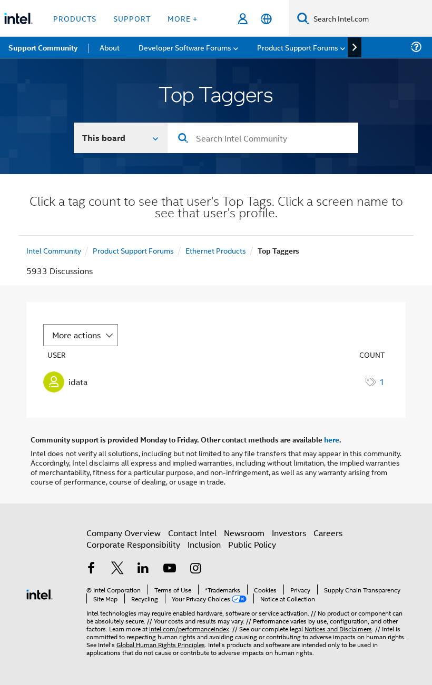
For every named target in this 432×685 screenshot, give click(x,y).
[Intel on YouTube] (170, 569)
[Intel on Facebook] (91, 569)
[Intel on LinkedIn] (143, 569)
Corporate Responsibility (133, 544)
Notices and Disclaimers (338, 628)
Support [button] (132, 18)
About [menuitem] (110, 47)
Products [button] (74, 18)
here (331, 439)
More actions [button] (76, 335)
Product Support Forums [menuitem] (297, 47)
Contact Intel (192, 533)
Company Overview (123, 533)
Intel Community (53, 250)
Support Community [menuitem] (42, 47)
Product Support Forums (133, 250)
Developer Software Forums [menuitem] (185, 47)
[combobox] (263, 138)
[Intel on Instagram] (195, 569)
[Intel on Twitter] (117, 569)
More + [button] (183, 18)
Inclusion (204, 544)
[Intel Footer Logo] (39, 593)
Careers (327, 533)
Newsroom (244, 533)
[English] (266, 19)
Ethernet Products (215, 250)
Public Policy (252, 544)
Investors (289, 533)
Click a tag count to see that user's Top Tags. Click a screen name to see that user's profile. (216, 208)
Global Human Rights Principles (160, 644)
